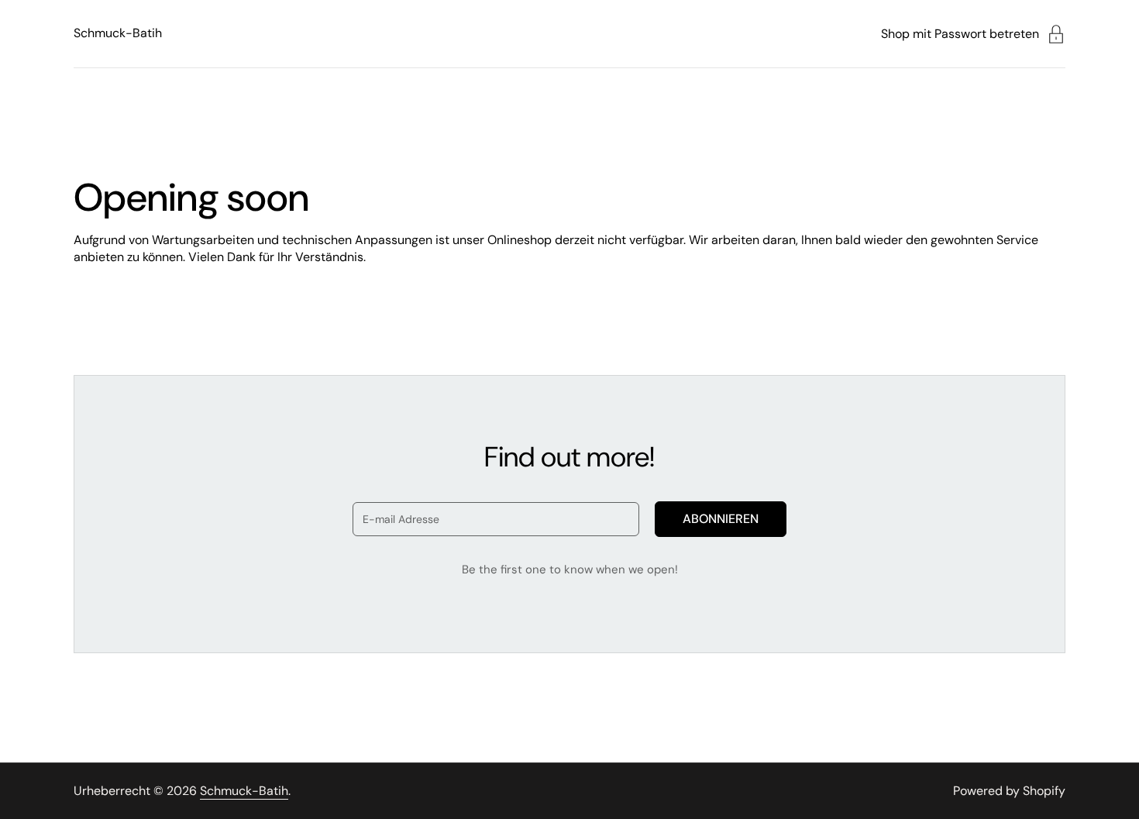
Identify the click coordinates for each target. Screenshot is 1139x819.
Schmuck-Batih (118, 33)
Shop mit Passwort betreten (960, 34)
